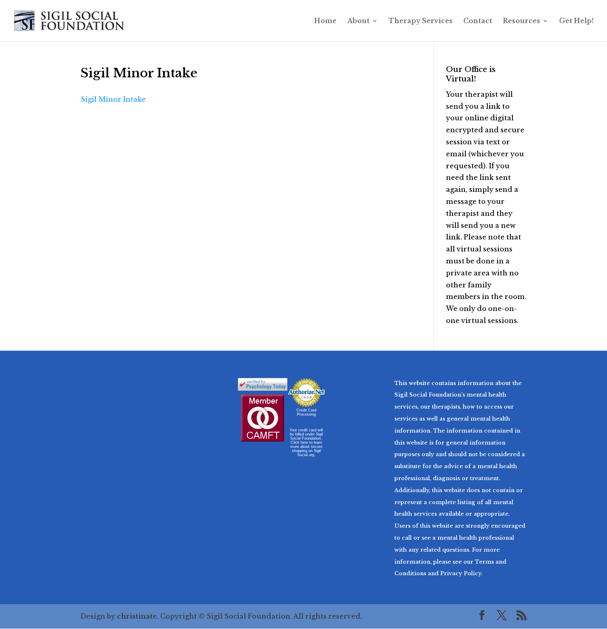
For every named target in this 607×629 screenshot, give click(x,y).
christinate (137, 616)
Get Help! (576, 21)
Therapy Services (421, 21)
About (358, 21)
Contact (477, 21)
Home (325, 21)
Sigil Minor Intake (113, 99)
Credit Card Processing (306, 412)
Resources (521, 21)
